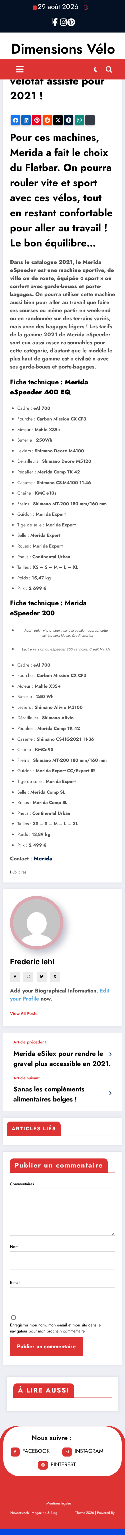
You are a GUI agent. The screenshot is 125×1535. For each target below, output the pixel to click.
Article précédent (29, 1042)
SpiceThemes (62, 1518)
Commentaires (22, 1184)
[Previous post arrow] (110, 1054)
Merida (43, 858)
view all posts (24, 1013)
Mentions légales (58, 1503)
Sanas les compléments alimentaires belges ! (48, 1094)
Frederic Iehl (32, 961)
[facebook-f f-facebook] (55, 21)
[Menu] (20, 69)
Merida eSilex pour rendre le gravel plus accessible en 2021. (62, 1059)
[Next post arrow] (110, 1093)
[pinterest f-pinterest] (70, 21)
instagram (89, 1451)
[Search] (109, 69)
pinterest (63, 1464)
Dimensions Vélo (63, 49)
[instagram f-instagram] (63, 21)
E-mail (15, 1283)
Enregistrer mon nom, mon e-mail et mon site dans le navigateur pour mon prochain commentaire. (55, 1328)
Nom (14, 1247)
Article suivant (26, 1078)
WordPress (66, 1512)
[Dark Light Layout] (95, 69)
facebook (36, 1451)
